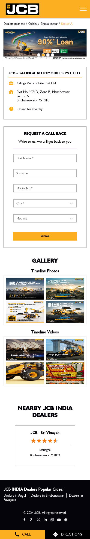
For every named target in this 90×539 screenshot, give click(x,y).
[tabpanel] (45, 44)
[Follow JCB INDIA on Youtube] (59, 519)
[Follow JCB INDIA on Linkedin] (45, 519)
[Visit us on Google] (31, 519)
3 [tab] (47, 54)
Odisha (32, 24)
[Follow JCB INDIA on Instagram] (52, 519)
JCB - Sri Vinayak (45, 432)
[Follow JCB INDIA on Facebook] (24, 519)
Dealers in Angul (14, 495)
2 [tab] (43, 54)
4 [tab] (52, 54)
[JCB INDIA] (22, 9)
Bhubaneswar (49, 24)
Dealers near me (14, 24)
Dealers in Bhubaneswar (47, 495)
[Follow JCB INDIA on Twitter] (38, 519)
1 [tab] (38, 54)
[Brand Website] (66, 519)
